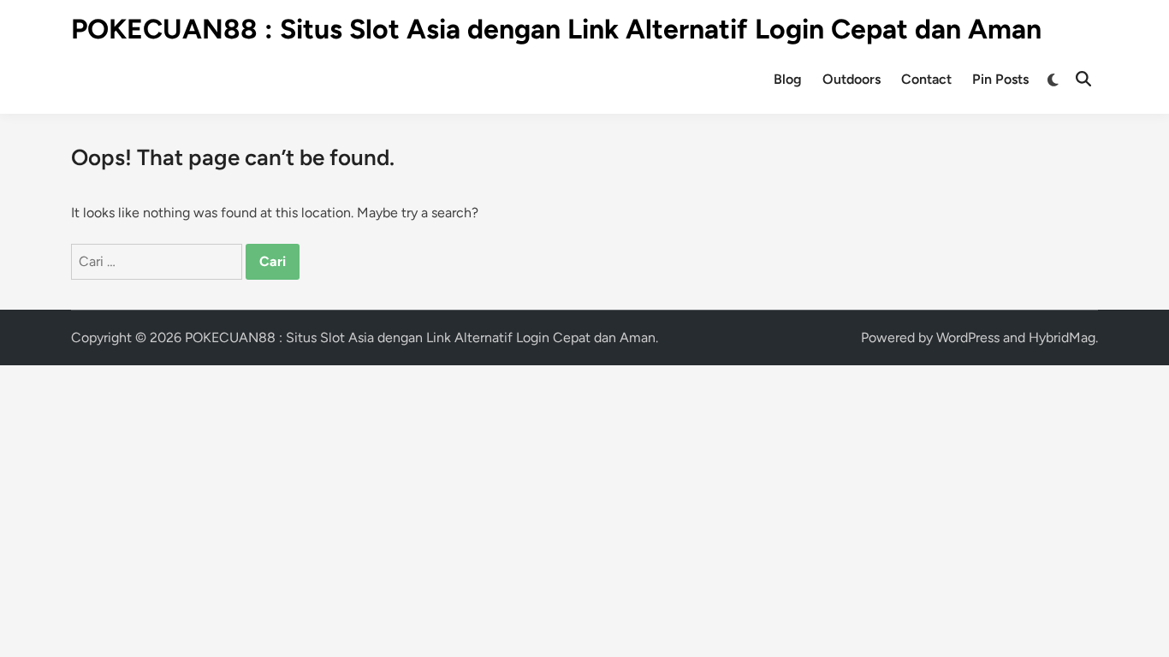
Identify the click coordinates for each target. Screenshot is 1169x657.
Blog (788, 79)
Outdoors (851, 79)
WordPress (968, 337)
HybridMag (1062, 337)
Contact (926, 79)
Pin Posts (1000, 79)
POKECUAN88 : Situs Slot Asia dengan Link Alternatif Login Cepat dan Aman (556, 29)
